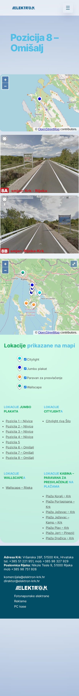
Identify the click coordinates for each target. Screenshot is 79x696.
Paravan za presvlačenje (44, 378)
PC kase (20, 606)
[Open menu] (68, 8)
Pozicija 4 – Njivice (19, 437)
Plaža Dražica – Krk (60, 538)
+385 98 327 (53, 561)
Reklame (20, 601)
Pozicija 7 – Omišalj (20, 452)
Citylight (33, 359)
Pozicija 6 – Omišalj (20, 447)
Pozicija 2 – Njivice (19, 426)
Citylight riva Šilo (58, 421)
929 (65, 561)
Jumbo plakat (37, 369)
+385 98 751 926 (24, 569)
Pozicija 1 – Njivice (19, 421)
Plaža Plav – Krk (57, 528)
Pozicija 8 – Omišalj (20, 458)
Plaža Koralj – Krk (58, 496)
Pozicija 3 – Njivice (19, 431)
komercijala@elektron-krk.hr (24, 577)
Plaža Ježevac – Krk (60, 512)
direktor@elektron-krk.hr (22, 581)
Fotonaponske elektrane (31, 596)
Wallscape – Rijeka (19, 487)
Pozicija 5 (13, 442)
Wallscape (34, 387)
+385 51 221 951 (21, 561)
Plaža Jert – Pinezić (60, 533)
